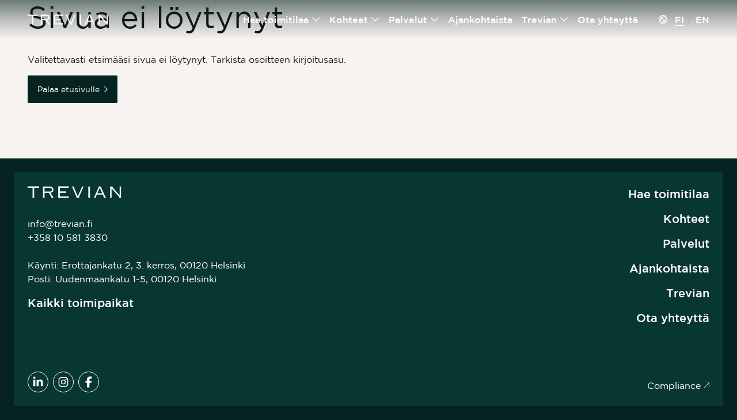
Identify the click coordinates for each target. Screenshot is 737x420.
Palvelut (408, 19)
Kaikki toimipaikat (81, 302)
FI (679, 19)
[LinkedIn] (38, 382)
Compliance (674, 385)
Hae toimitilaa (276, 19)
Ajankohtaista (480, 19)
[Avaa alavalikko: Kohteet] (375, 20)
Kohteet (348, 19)
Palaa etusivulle (68, 89)
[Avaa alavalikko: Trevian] (564, 20)
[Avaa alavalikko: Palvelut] (435, 20)
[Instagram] (63, 382)
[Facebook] (88, 382)
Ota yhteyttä (608, 19)
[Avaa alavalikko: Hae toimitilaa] (316, 20)
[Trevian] (68, 19)
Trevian (539, 19)
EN (702, 19)
